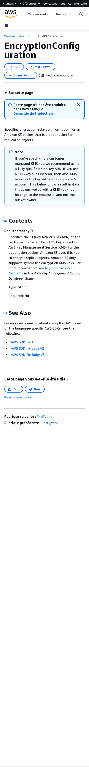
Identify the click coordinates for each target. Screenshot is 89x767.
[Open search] (81, 14)
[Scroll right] (69, 14)
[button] (19, 92)
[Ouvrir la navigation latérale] (6, 25)
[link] (52, 36)
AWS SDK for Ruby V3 (28, 354)
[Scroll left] (24, 14)
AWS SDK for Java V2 (27, 348)
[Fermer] (79, 104)
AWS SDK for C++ (24, 342)
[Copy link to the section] (5, 221)
